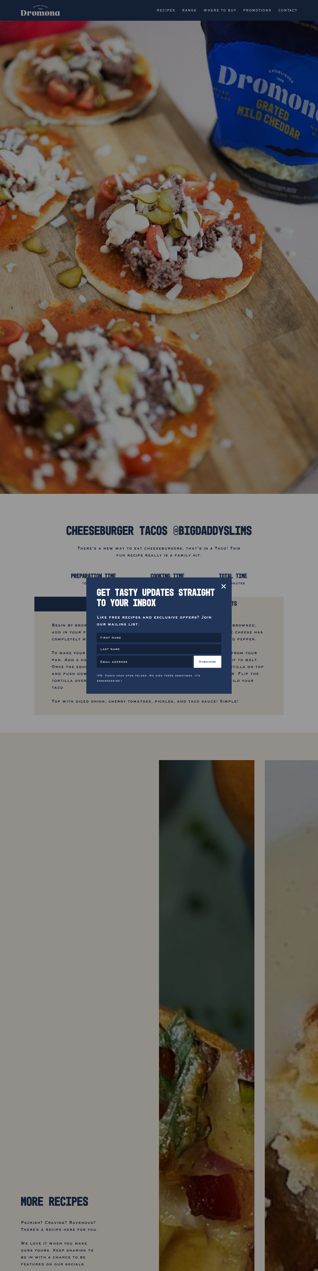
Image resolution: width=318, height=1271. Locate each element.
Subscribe (207, 661)
